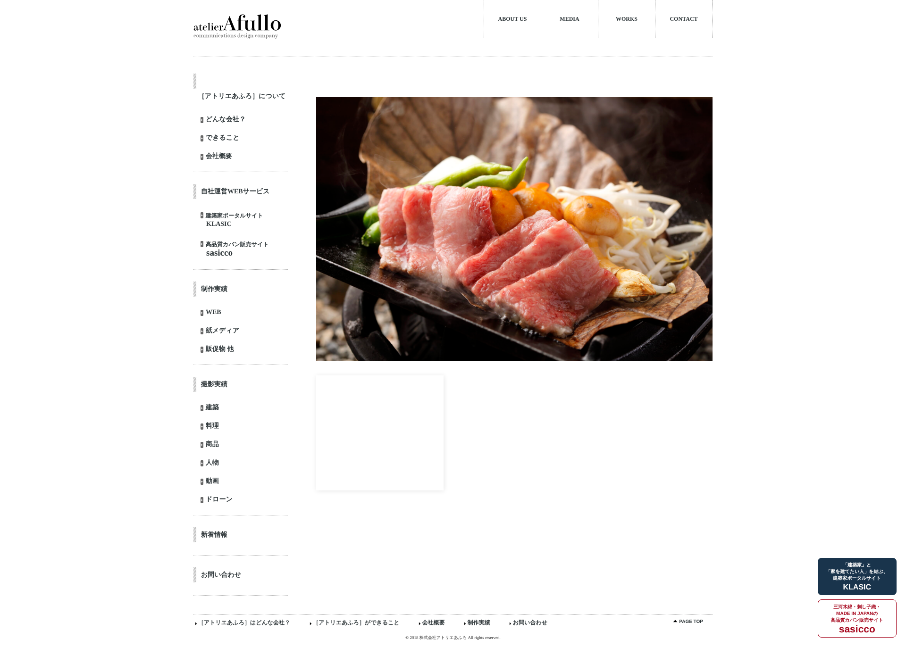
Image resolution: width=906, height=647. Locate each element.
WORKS (627, 19)
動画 (212, 481)
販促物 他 (220, 349)
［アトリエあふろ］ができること (356, 622)
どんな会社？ (226, 119)
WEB (213, 312)
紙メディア (222, 331)
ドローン (219, 500)
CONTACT (683, 19)
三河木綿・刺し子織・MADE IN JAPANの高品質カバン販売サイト (857, 620)
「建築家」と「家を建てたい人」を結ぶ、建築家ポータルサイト (857, 577)
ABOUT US (512, 19)
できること (223, 138)
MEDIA (569, 19)
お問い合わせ (530, 622)
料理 (212, 426)
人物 (212, 463)
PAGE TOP (691, 621)
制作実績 (479, 622)
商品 (212, 444)
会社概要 (219, 156)
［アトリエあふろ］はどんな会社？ (244, 622)
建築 (212, 408)
